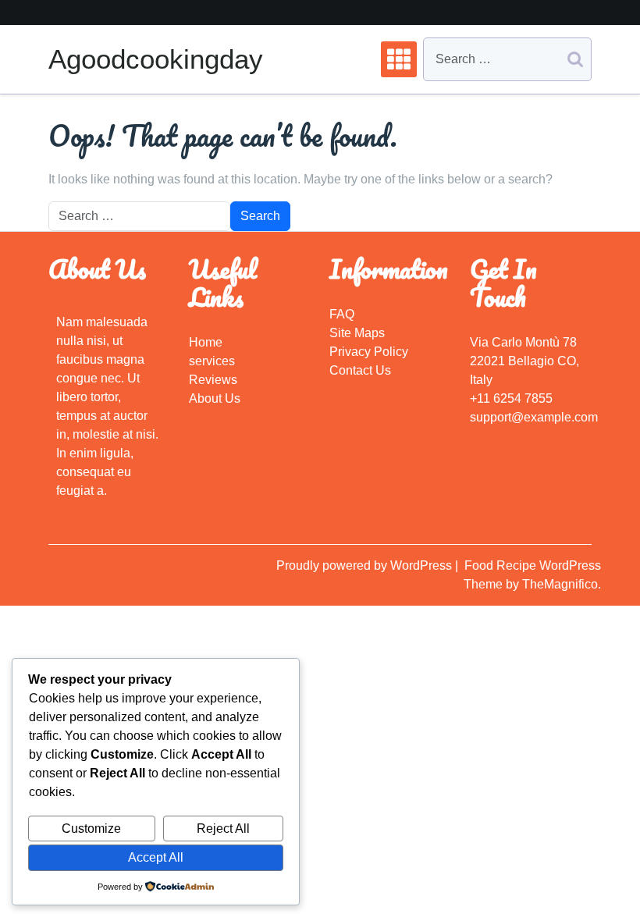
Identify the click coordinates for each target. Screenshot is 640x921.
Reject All (223, 828)
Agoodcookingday (155, 59)
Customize (91, 828)
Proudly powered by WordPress (365, 565)
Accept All (155, 857)
